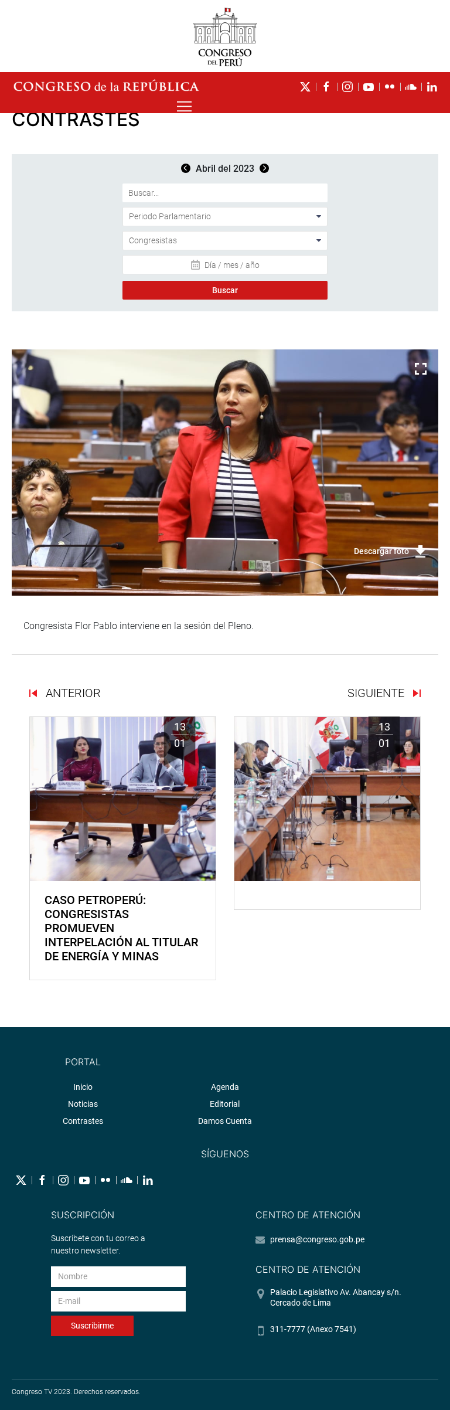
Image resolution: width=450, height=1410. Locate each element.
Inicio (83, 1087)
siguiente (377, 693)
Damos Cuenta (225, 1121)
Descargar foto (381, 551)
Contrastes (83, 1121)
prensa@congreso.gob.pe (317, 1239)
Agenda (225, 1087)
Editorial (225, 1104)
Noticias (83, 1104)
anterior (72, 693)
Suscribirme (92, 1325)
